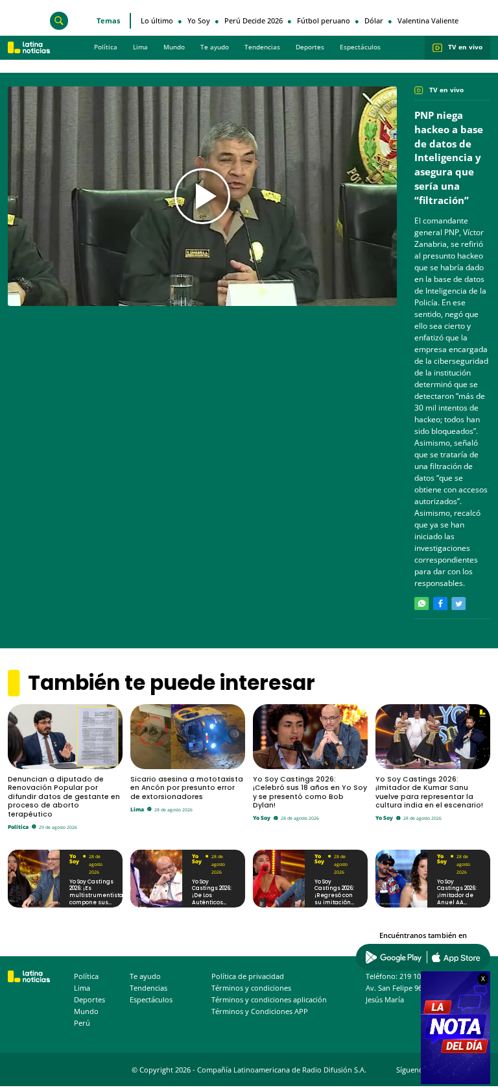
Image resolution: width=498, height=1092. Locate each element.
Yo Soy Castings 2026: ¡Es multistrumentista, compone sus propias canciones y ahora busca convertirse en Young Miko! (96, 906)
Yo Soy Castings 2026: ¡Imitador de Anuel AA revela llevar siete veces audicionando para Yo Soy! (457, 906)
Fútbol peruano (323, 20)
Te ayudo (214, 47)
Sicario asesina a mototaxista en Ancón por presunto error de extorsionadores (186, 788)
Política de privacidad (247, 976)
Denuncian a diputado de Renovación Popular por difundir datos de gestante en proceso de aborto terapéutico (64, 797)
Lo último (157, 20)
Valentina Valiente (427, 20)
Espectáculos (360, 47)
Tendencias (262, 47)
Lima (140, 47)
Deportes (310, 47)
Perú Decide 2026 (253, 20)
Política (105, 47)
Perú (82, 1023)
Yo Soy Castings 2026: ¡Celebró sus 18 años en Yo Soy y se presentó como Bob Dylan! (310, 792)
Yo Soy (198, 20)
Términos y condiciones (251, 988)
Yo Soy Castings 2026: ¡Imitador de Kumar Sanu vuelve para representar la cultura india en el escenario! (429, 792)
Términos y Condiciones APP (259, 1011)
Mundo (174, 47)
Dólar (373, 20)
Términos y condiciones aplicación (269, 999)
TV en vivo (465, 47)
